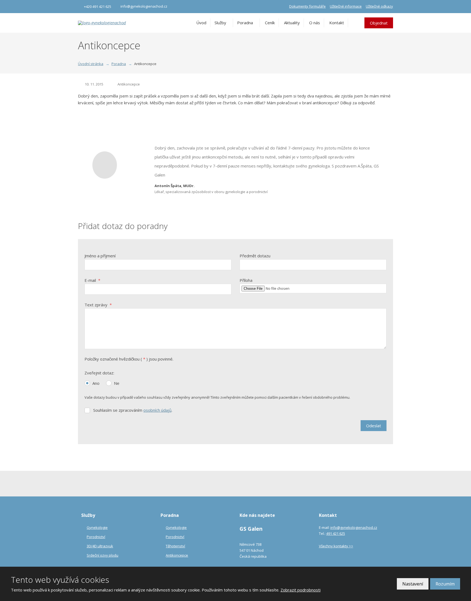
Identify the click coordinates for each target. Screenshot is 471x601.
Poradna (245, 22)
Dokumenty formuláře (307, 6)
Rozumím (445, 584)
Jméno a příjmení (100, 255)
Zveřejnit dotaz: (99, 373)
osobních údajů (157, 410)
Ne (116, 383)
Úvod (201, 22)
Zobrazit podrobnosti (300, 590)
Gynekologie (97, 527)
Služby (220, 22)
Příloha (246, 280)
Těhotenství (175, 546)
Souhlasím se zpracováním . (132, 410)
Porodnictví (96, 536)
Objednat (379, 23)
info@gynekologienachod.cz (353, 527)
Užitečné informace (346, 6)
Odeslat (373, 425)
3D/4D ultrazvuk (100, 546)
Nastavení (412, 584)
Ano (95, 383)
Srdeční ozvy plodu (102, 555)
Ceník (270, 22)
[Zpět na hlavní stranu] (105, 23)
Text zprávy (98, 304)
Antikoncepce (128, 84)
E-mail (92, 280)
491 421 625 (335, 533)
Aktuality (292, 22)
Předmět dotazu (255, 255)
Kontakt (336, 22)
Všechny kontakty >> (336, 546)
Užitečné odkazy (379, 6)
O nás (314, 22)
